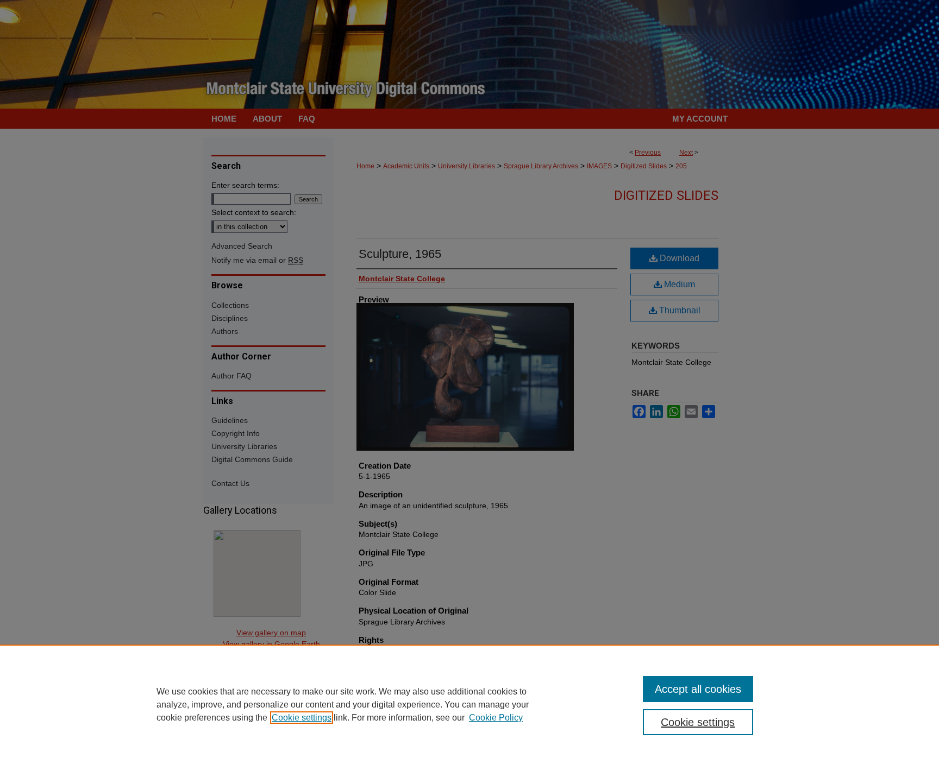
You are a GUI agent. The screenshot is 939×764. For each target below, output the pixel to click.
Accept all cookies (698, 689)
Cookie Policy (496, 717)
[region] (469, 704)
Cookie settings (301, 717)
